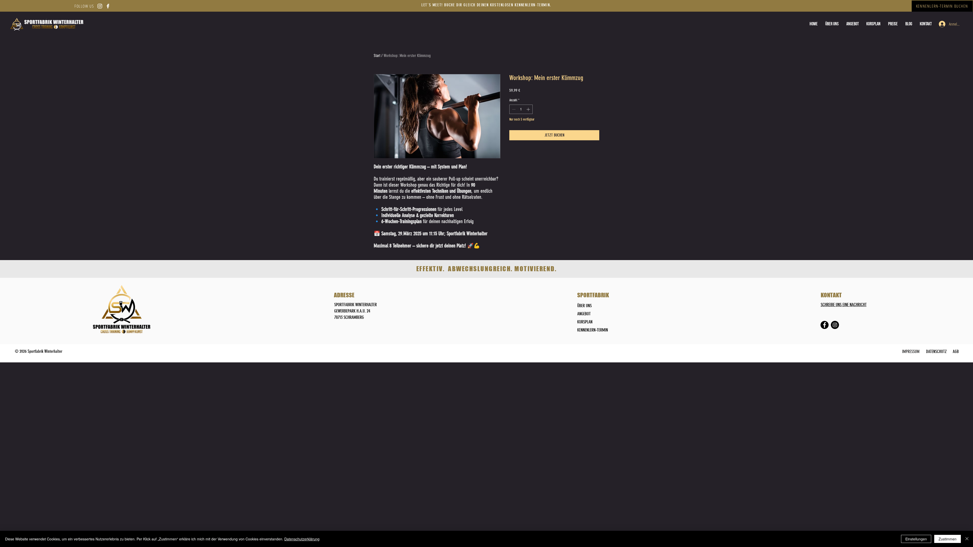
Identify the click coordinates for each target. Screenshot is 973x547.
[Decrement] (513, 109)
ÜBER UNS (584, 305)
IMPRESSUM (911, 351)
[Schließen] (967, 539)
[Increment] (529, 109)
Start (377, 55)
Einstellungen (916, 538)
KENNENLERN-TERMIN (592, 330)
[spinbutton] (521, 109)
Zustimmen (948, 538)
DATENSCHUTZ (936, 351)
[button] (893, 23)
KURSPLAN (584, 322)
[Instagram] (835, 325)
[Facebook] (824, 325)
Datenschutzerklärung (302, 538)
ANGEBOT (584, 314)
